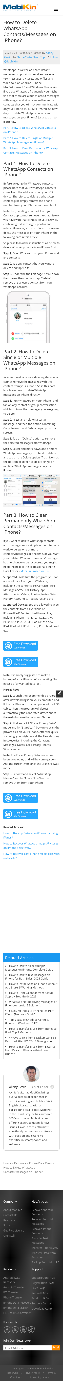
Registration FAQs (43, 1283)
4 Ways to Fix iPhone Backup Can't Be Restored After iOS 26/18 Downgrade (30, 1039)
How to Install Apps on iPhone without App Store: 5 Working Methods (31, 985)
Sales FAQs (38, 1288)
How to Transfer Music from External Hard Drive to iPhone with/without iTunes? (30, 1050)
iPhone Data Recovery (17, 1302)
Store (6, 1225)
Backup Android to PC (45, 1262)
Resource (20, 1163)
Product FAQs (40, 1298)
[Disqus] (31, 908)
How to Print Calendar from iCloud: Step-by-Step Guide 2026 (29, 994)
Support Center (41, 1303)
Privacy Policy (32, 1372)
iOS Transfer (11, 1292)
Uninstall (9, 1235)
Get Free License (13, 1230)
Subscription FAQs (43, 1278)
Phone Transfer (13, 1297)
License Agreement (39, 1377)
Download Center (43, 1308)
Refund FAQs (40, 1293)
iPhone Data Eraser (15, 1308)
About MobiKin (12, 1210)
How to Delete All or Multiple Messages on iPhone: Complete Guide (29, 967)
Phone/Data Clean (40, 1163)
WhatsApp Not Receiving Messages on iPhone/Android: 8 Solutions (31, 1003)
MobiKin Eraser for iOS (34, 571)
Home (7, 1163)
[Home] (21, 7)
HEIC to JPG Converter (17, 1313)
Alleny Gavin (18, 1087)
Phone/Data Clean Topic (31, 57)
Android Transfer (14, 1287)
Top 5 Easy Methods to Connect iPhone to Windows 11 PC (27, 1021)
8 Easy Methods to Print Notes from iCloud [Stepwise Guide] (29, 1012)
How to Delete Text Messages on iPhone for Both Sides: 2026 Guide (27, 976)
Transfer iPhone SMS (45, 1248)
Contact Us (10, 1215)
